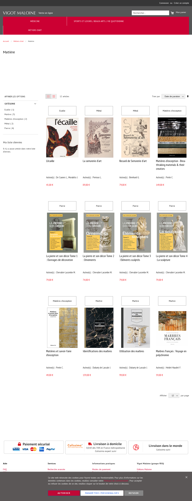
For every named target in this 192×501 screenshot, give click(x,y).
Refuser (134, 493)
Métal (99, 110)
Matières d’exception (172, 110)
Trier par (156, 96)
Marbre (99, 301)
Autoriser (64, 493)
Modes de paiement (101, 469)
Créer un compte (181, 3)
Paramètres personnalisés (102, 493)
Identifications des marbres (97, 351)
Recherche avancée (56, 469)
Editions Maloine (144, 469)
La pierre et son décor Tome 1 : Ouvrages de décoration (62, 258)
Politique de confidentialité (116, 480)
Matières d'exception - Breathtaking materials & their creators (171, 165)
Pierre (62, 206)
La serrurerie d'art (92, 161)
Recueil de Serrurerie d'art (133, 161)
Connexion (164, 3)
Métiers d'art (19, 41)
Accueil (6, 41)
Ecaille (62, 110)
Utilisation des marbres (131, 351)
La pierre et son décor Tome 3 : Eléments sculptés (135, 258)
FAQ (5, 469)
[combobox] (150, 12)
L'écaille (50, 161)
